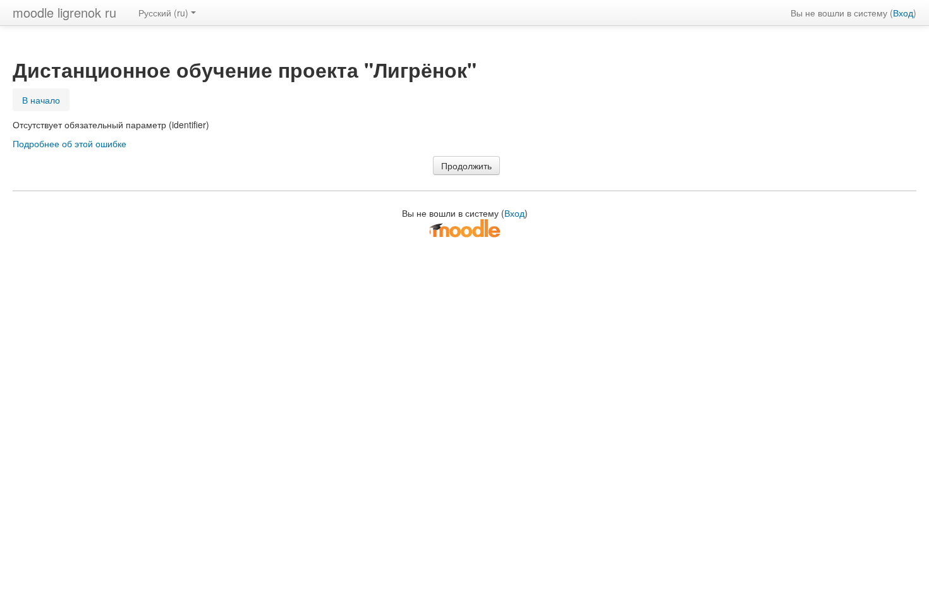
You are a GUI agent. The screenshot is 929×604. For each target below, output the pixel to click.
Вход (903, 12)
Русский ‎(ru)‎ (163, 12)
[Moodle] (464, 227)
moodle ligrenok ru (64, 12)
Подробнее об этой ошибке (69, 143)
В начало (41, 100)
